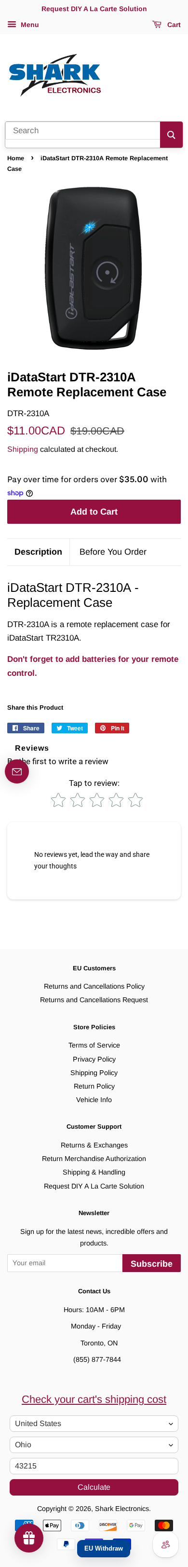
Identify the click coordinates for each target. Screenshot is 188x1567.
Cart (173, 24)
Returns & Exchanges (94, 1145)
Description (38, 552)
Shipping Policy (94, 1073)
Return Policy (94, 1086)
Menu (29, 24)
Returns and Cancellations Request (94, 1000)
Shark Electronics (122, 1508)
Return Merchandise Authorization (94, 1158)
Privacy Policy (94, 1059)
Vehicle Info (94, 1100)
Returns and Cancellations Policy (94, 986)
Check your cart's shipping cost (94, 1399)
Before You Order (113, 552)
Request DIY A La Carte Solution (94, 1186)
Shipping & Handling (94, 1172)
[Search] (171, 135)
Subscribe (152, 1264)
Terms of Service (94, 1045)
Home (15, 158)
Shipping (22, 449)
